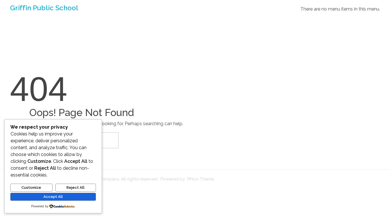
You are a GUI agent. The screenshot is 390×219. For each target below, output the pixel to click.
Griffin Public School (44, 8)
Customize (31, 187)
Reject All (76, 187)
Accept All (53, 196)
